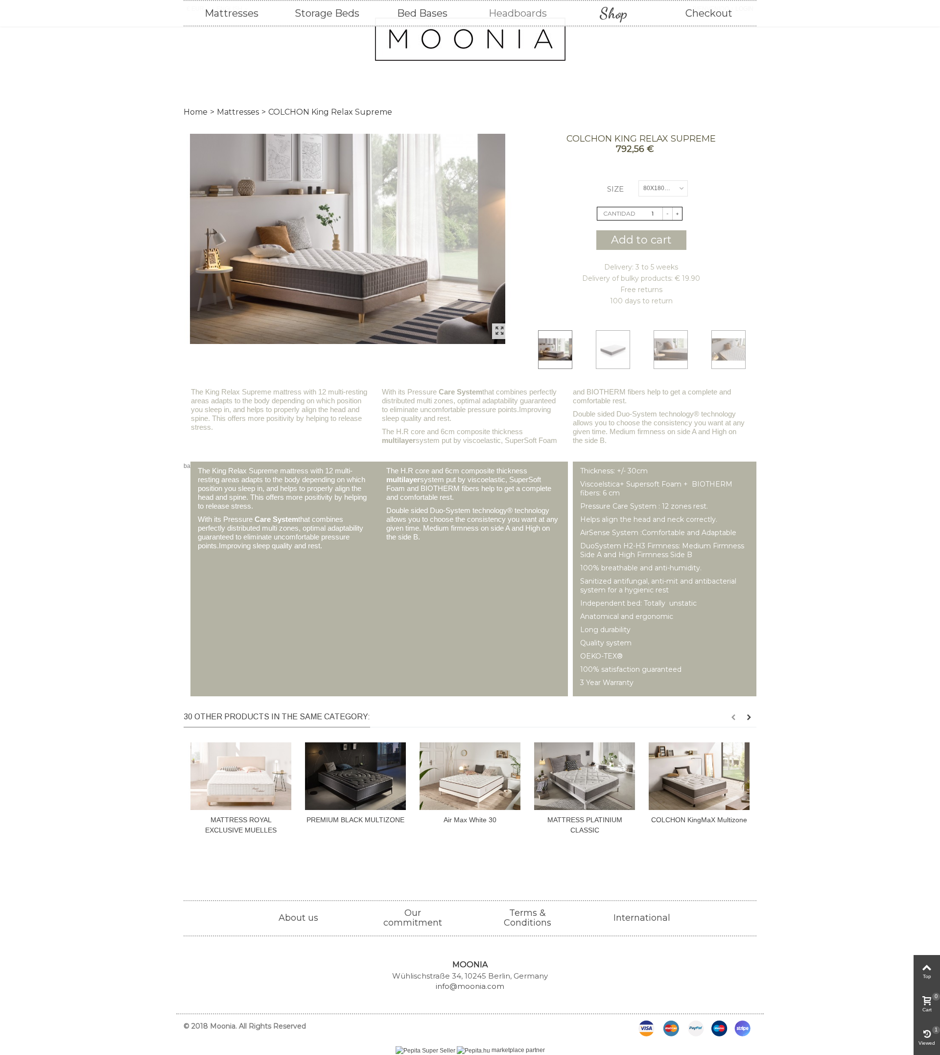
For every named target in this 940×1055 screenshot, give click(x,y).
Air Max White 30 (470, 820)
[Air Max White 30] (470, 776)
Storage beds (327, 13)
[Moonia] (470, 39)
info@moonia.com (470, 986)
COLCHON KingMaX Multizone (699, 820)
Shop (613, 13)
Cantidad (619, 213)
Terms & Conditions (527, 918)
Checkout (708, 13)
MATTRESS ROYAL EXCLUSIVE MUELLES (241, 825)
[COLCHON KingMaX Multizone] (699, 776)
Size (616, 189)
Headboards (518, 13)
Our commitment (412, 918)
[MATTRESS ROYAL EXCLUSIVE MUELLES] (240, 776)
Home (196, 112)
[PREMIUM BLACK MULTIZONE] (355, 776)
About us (298, 917)
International (641, 917)
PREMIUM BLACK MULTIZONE (355, 820)
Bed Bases (422, 13)
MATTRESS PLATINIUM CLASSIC (584, 825)
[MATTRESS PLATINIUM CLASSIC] (584, 776)
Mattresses (231, 13)
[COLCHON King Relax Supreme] (348, 239)
